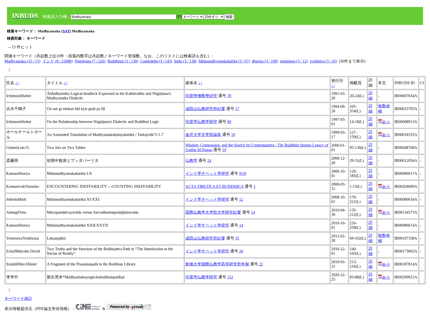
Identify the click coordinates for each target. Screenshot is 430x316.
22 (261, 264)
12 (241, 199)
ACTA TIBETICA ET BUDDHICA (214, 186)
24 (209, 160)
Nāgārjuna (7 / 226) (90, 61)
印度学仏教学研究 (201, 122)
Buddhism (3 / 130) (123, 61)
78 (229, 96)
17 (237, 109)
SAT (66, 31)
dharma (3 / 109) (265, 61)
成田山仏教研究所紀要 (205, 109)
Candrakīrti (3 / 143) (156, 61)
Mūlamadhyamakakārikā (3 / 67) (224, 61)
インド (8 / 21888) (57, 61)
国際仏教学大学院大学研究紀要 (213, 212)
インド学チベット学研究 (207, 173)
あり (386, 122)
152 (230, 277)
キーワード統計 (18, 298)
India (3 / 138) (185, 61)
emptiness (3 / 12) (294, 61)
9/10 (242, 173)
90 (229, 122)
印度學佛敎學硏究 (201, 96)
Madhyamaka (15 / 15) (22, 61)
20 (241, 251)
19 (233, 134)
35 (237, 238)
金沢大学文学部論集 (203, 134)
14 (253, 212)
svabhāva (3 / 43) (323, 61)
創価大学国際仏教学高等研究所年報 (217, 264)
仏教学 (191, 160)
